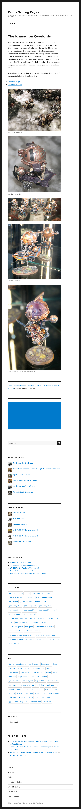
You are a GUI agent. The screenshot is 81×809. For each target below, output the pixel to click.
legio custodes (52, 685)
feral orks (12, 677)
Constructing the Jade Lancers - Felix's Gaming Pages (31, 741)
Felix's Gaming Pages (23, 12)
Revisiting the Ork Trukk (23, 463)
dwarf (48, 672)
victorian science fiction (44, 627)
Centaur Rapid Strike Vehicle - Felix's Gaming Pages (30, 747)
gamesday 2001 (26, 602)
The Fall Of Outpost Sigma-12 (21, 571)
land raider (40, 685)
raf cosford (24, 622)
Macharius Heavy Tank (22, 542)
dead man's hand (16, 597)
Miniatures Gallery (15, 782)
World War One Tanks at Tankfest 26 (24, 568)
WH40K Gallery (14, 787)
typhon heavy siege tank (18, 702)
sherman (29, 693)
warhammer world (16, 639)
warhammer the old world (45, 635)
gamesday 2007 (15, 610)
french (44, 677)
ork (16, 622)
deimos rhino (39, 672)
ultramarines (36, 702)
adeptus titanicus (16, 593)
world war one (53, 639)
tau (36, 697)
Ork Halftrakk (18, 519)
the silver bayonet (16, 627)
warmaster (30, 639)
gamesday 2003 (41, 602)
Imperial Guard (19, 513)
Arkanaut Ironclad (15, 84)
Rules (10, 777)
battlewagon (34, 664)
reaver (47, 689)
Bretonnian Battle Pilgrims (20, 562)
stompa (22, 697)
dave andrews (25, 672)
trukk (48, 697)
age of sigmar (21, 664)
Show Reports (13, 797)
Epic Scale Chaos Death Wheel (25, 480)
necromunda (53, 618)
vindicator (47, 702)
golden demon (15, 681)
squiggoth (13, 697)
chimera (12, 668)
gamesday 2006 (45, 606)
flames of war (47, 597)
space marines (53, 693)
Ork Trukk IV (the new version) (25, 536)
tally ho (43, 622)
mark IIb (27, 689)
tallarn (30, 697)
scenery (20, 693)
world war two (14, 643)
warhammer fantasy (32, 631)
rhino (54, 689)
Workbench (12, 792)
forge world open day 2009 (28, 677)
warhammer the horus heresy (20, 635)
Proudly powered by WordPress (33, 803)
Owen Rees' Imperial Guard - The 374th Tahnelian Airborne (36, 469)
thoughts (29, 627)
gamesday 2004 (15, 606)
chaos (54, 664)
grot (55, 610)
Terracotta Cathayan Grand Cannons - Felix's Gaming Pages (33, 752)
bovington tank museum (42, 593)
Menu (12, 24)
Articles (11, 772)
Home (10, 767)
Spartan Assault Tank (21, 475)
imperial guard (14, 614)
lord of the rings (15, 689)
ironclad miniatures (26, 685)
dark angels (13, 672)
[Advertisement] (35, 416)
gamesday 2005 (30, 606)
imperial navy (53, 681)
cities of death (23, 668)
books (27, 593)
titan (42, 697)
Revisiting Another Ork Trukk (25, 486)
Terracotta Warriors (17, 755)
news (11, 622)
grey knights (28, 681)
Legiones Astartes (20, 524)
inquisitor (12, 685)
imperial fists (40, 681)
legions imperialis (29, 614)
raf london (34, 622)
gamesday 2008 (30, 610)
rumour (12, 693)
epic (38, 597)
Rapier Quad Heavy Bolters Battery (23, 565)
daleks (48, 668)
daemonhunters (37, 668)
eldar (55, 672)
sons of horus (40, 693)
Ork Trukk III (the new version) (25, 530)
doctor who (29, 597)
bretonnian (45, 664)
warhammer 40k (15, 631)
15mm (11, 664)
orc (41, 689)
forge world (13, 602)
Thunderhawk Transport (23, 492)
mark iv (35, 689)
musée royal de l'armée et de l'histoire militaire (27, 618)
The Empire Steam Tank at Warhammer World (28, 574)
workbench (41, 639)
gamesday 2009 (45, 610)
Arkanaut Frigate (14, 82)
